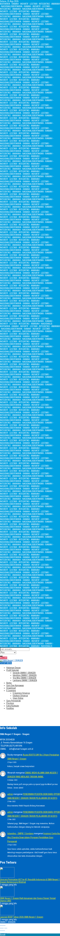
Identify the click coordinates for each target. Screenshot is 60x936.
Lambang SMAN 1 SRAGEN (25, 680)
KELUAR (3, 658)
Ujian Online (18, 698)
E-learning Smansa (21, 693)
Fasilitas (10, 708)
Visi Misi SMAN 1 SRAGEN (24, 678)
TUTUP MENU (6, 663)
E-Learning (11, 690)
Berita (9, 683)
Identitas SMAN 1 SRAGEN (24, 675)
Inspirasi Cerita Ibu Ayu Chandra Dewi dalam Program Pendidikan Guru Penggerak (33, 837)
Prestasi (10, 703)
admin (10, 794)
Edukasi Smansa (20, 695)
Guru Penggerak (13, 700)
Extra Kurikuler (12, 705)
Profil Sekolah (12, 670)
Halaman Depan (13, 667)
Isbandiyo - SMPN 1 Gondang (20, 833)
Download (11, 688)
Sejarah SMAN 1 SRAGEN (24, 672)
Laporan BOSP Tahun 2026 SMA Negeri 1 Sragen (21, 917)
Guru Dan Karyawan (15, 685)
